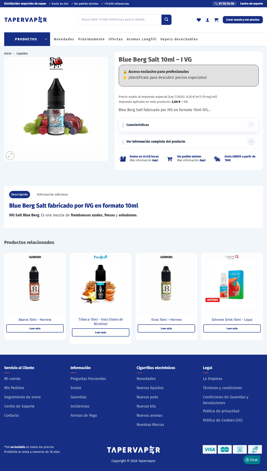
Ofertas (116, 39)
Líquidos (22, 53)
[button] (216, 19)
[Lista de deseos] (199, 19)
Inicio (7, 53)
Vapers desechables (179, 39)
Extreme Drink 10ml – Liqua (232, 320)
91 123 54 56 (226, 3)
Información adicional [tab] (52, 194)
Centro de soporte (251, 3)
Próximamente (91, 39)
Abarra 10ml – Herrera (35, 320)
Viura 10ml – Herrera (166, 320)
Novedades (64, 39)
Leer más (34, 328)
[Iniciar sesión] (207, 19)
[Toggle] (251, 124)
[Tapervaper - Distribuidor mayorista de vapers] (25, 20)
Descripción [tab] (19, 194)
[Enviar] (166, 19)
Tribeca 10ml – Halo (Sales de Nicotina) (101, 321)
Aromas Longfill (142, 39)
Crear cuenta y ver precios (242, 20)
